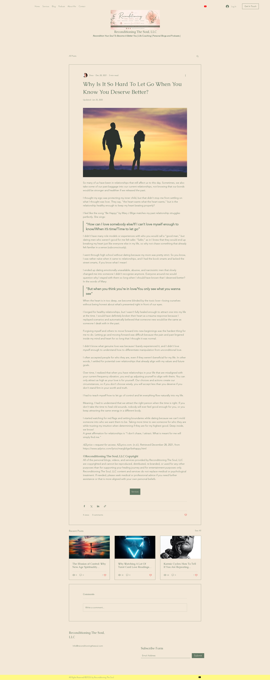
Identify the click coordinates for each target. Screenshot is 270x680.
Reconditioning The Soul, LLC (135, 32)
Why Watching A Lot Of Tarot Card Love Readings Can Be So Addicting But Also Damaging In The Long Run (135, 565)
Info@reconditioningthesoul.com (88, 645)
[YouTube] (205, 6)
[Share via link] (105, 506)
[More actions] (185, 75)
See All (198, 530)
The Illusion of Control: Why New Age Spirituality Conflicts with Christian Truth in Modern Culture (89, 565)
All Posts (72, 56)
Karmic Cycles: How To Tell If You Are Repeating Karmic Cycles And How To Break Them (180, 565)
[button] (197, 56)
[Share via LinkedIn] (98, 506)
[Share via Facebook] (84, 506)
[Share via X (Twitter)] (91, 506)
